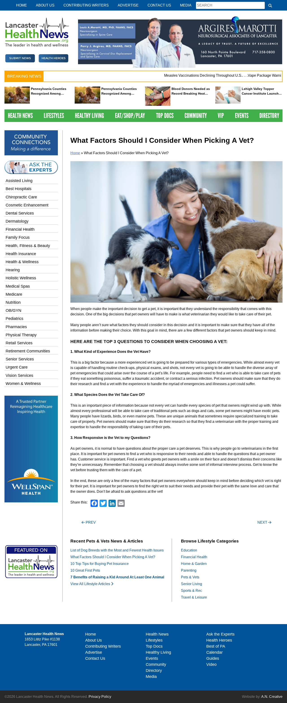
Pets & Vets (190, 577)
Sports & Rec (191, 590)
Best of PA (215, 646)
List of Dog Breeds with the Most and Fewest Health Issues (117, 550)
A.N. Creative (272, 697)
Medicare (14, 294)
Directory (269, 115)
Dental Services (20, 213)
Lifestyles (54, 115)
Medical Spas (18, 286)
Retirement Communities (28, 351)
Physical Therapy (21, 335)
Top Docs (165, 115)
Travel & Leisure (194, 597)
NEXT (262, 522)
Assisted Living (19, 181)
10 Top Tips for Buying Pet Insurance (99, 564)
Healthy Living (89, 115)
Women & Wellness (23, 384)
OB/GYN (13, 310)
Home (21, 5)
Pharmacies (16, 327)
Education (189, 550)
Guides (212, 658)
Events (241, 115)
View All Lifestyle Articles (90, 584)
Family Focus (18, 237)
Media (185, 5)
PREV (90, 522)
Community (196, 115)
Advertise (128, 5)
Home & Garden (194, 564)
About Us (45, 5)
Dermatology (17, 221)
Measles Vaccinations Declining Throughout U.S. (192, 75)
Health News (20, 115)
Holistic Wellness (21, 278)
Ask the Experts (220, 634)
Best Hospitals (18, 189)
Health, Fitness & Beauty (28, 246)
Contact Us (159, 5)
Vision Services (19, 375)
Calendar (214, 652)
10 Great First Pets (85, 570)
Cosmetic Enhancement (27, 205)
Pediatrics (14, 319)
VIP (221, 115)
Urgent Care (17, 367)
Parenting (188, 570)
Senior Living (191, 584)
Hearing (13, 270)
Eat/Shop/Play (130, 115)
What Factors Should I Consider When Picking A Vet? (112, 557)
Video (211, 664)
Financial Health (20, 229)
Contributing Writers (86, 5)
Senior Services (20, 359)
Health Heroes (219, 640)
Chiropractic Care (21, 197)
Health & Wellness (22, 262)
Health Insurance (21, 254)
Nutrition (13, 302)
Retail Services (19, 343)
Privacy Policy (100, 697)
